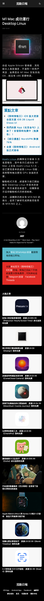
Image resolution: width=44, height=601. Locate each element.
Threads (10, 280)
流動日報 (22, 3)
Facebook (30, 276)
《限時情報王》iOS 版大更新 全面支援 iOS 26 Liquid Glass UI (24, 119)
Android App (16, 590)
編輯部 (36, 590)
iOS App (6, 590)
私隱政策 (25, 593)
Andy (22, 236)
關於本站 (34, 593)
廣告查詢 (10, 593)
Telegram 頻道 (16, 276)
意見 (17, 593)
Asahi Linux (9, 159)
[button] (3, 3)
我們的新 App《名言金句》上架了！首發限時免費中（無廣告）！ (23, 131)
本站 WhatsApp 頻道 (21, 252)
